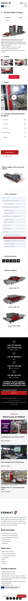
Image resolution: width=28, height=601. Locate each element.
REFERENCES (5, 557)
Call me (13, 393)
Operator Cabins (9, 243)
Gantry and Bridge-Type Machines (11, 216)
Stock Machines (6, 225)
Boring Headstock (9, 219)
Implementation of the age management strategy (13, 576)
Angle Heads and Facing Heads (12, 235)
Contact (4, 563)
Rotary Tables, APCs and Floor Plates (14, 237)
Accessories (6, 231)
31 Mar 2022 (5, 434)
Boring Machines (9, 203)
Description (7, 17)
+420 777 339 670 (14, 345)
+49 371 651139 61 (14, 357)
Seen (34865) (15, 459)
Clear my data (8, 156)
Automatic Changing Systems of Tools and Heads (13, 241)
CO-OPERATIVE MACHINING (9, 555)
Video (7, 20)
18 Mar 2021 (5, 485)
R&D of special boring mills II (9, 573)
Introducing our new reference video (12, 437)
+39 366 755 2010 (14, 375)
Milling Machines (9, 213)
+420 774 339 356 (14, 366)
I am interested (9, 152)
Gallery (20, 17)
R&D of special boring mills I (8, 571)
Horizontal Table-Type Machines (10, 200)
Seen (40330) (15, 434)
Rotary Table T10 (14, 288)
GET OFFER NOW (21, 596)
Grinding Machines (7, 228)
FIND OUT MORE (5, 440)
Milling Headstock (9, 222)
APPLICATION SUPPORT (8, 551)
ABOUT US (4, 561)
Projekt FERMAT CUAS (7, 585)
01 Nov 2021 (5, 459)
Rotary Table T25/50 (14, 326)
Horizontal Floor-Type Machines (11, 207)
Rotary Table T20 (14, 307)
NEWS (3, 559)
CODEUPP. (13, 596)
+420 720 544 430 (14, 348)
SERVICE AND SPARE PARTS (9, 553)
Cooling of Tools (9, 246)
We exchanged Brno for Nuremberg (12, 462)
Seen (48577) (14, 485)
